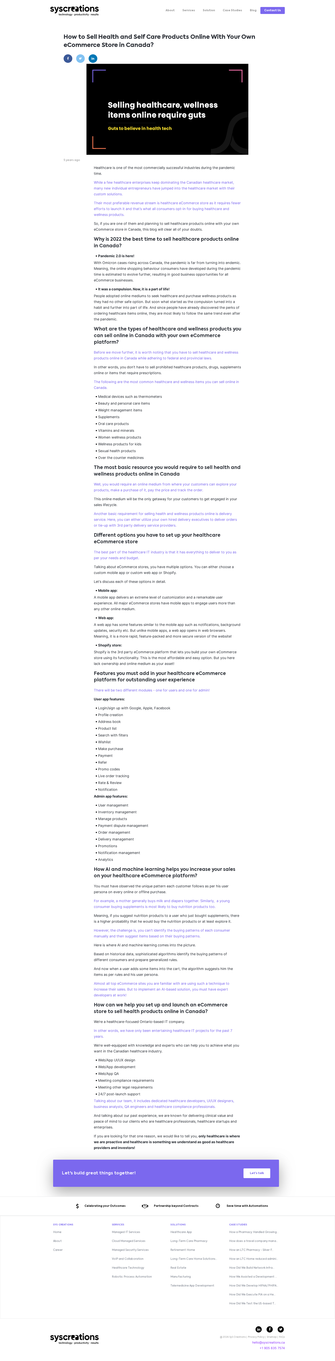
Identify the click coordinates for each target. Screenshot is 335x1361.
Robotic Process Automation (132, 1276)
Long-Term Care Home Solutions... (193, 1259)
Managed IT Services (126, 1232)
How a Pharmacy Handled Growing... (254, 1232)
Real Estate (178, 1268)
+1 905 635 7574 (272, 1348)
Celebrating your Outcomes (105, 1206)
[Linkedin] (93, 58)
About (170, 10)
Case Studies (232, 10)
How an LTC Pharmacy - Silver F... (251, 1250)
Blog (253, 10)
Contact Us (272, 10)
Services (188, 10)
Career (58, 1250)
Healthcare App (181, 1232)
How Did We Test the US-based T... (252, 1303)
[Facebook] (68, 58)
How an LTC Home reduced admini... (253, 1259)
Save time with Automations (247, 1206)
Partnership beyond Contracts (176, 1206)
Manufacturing (180, 1276)
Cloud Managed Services (129, 1241)
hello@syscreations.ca (268, 1342)
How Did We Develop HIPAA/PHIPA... (253, 1285)
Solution (209, 10)
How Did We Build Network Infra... (252, 1268)
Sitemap (272, 1337)
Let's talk (257, 1173)
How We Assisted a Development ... (253, 1276)
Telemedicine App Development (192, 1285)
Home (57, 1232)
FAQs (282, 1337)
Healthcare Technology (128, 1268)
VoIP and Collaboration (128, 1259)
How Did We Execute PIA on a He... (252, 1294)
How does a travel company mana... (253, 1241)
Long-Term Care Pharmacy (188, 1241)
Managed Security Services (130, 1250)
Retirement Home (182, 1250)
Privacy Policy (256, 1337)
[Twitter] (80, 58)
